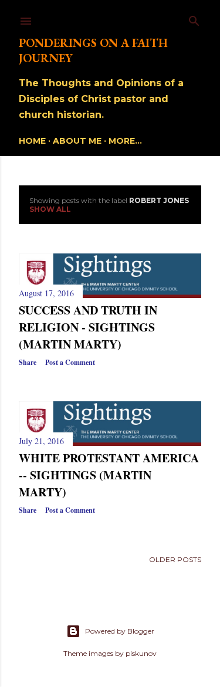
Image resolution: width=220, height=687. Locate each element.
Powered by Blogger (119, 631)
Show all (50, 209)
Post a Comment (70, 362)
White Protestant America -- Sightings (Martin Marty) (109, 474)
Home (32, 141)
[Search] (194, 18)
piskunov (141, 653)
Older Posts (175, 559)
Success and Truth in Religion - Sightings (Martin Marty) (88, 327)
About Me (77, 141)
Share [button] (27, 362)
